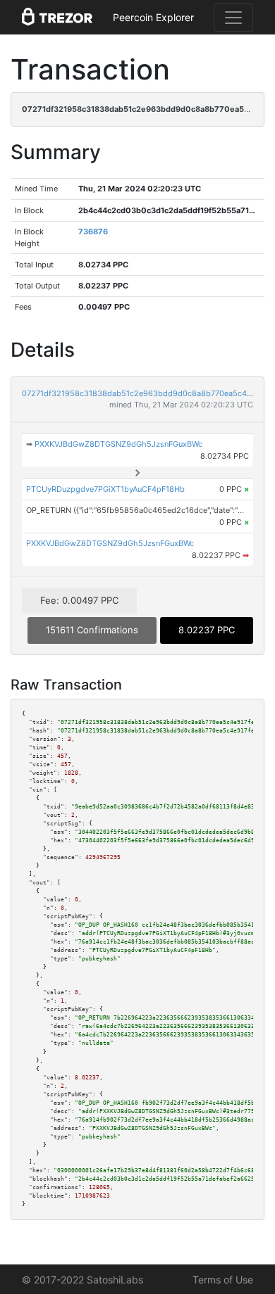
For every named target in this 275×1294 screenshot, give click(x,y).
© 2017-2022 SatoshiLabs (82, 1280)
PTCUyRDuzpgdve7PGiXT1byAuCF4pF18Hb (105, 489)
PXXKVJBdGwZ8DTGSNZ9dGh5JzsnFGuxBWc (118, 444)
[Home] (57, 17)
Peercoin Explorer (153, 17)
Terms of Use (222, 1280)
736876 (93, 231)
